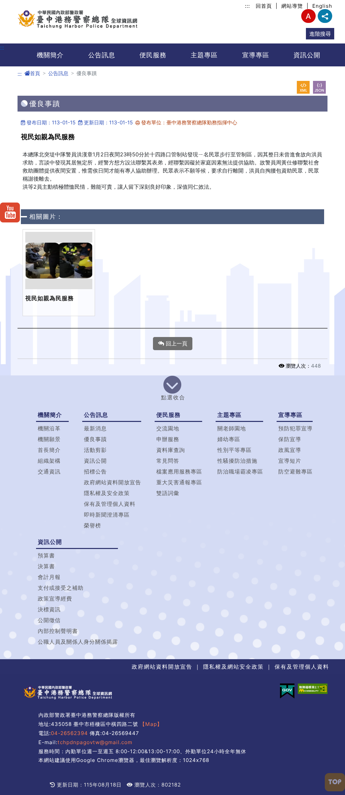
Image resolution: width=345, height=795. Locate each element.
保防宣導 (289, 439)
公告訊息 (101, 55)
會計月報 (49, 577)
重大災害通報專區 (179, 482)
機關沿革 (49, 428)
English (322, 6)
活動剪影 (95, 450)
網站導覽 (292, 6)
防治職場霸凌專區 (240, 471)
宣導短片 (289, 460)
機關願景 (49, 439)
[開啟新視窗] (303, 87)
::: (247, 6)
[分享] (325, 16)
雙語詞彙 (167, 493)
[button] (172, 389)
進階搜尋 (320, 33)
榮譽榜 (92, 525)
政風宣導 (289, 450)
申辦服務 (167, 439)
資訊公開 (306, 55)
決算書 (46, 566)
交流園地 (167, 428)
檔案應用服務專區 (179, 471)
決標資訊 (49, 609)
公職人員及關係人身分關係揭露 (78, 641)
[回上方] (335, 782)
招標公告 (95, 471)
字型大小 (308, 16)
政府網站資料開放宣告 (112, 482)
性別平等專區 (234, 450)
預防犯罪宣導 (295, 428)
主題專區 (204, 55)
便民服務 (152, 55)
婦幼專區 (228, 439)
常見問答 (167, 460)
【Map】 (151, 724)
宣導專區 (255, 55)
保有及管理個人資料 (109, 503)
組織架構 (49, 460)
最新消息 (95, 428)
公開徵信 (49, 620)
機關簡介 (50, 55)
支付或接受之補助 (61, 587)
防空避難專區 (295, 471)
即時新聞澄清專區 (107, 514)
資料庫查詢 (170, 450)
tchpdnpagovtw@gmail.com (95, 742)
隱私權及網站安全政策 (233, 666)
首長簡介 (49, 450)
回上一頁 (175, 343)
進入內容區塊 (16, 4)
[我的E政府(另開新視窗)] (287, 691)
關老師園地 (231, 428)
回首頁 (264, 6)
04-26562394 (69, 733)
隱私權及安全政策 (107, 493)
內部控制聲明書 (58, 631)
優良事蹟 (95, 439)
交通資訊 (49, 471)
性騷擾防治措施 (237, 460)
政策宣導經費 (55, 598)
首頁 (35, 73)
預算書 (46, 555)
